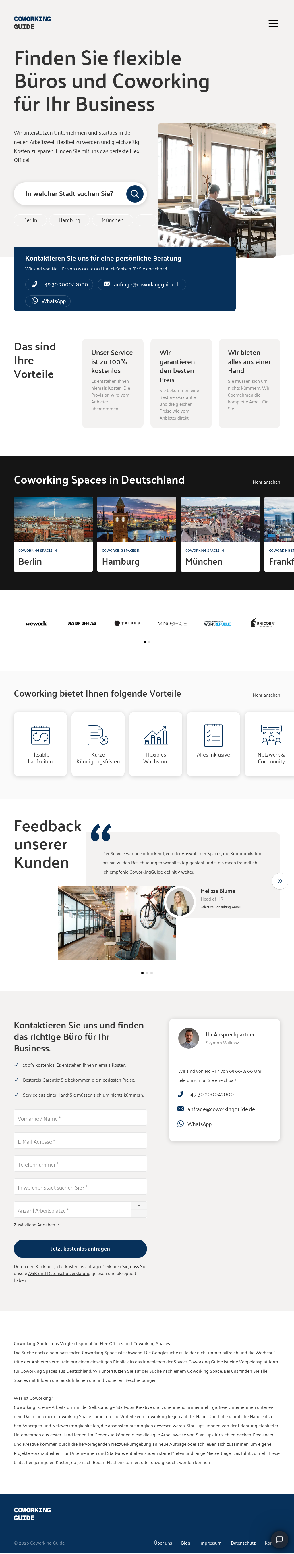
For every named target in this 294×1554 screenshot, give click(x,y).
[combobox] (80, 193)
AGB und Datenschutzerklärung (59, 1273)
